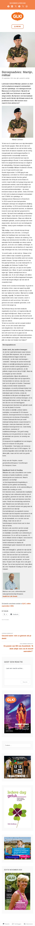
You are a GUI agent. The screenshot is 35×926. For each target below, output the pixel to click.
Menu (18, 26)
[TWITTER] (16, 6)
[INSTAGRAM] (26, 6)
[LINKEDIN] (12, 6)
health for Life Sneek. (10, 596)
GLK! (18, 78)
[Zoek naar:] (17, 745)
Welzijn (27, 78)
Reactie (25, 682)
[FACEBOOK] (8, 6)
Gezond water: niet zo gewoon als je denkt (16, 636)
